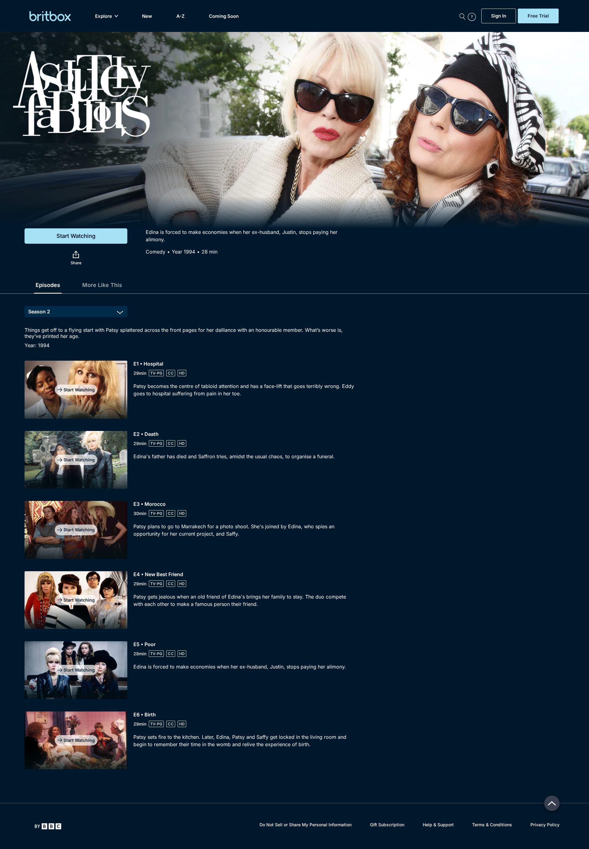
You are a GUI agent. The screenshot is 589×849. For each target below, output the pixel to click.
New (147, 16)
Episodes (48, 285)
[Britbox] (50, 16)
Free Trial (538, 16)
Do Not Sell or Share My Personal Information (306, 824)
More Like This (102, 285)
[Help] (473, 16)
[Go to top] (552, 803)
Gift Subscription (387, 824)
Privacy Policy (545, 824)
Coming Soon (224, 16)
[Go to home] (48, 826)
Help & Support (438, 824)
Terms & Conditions (492, 824)
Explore (103, 16)
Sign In (498, 16)
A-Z (180, 16)
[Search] (462, 16)
